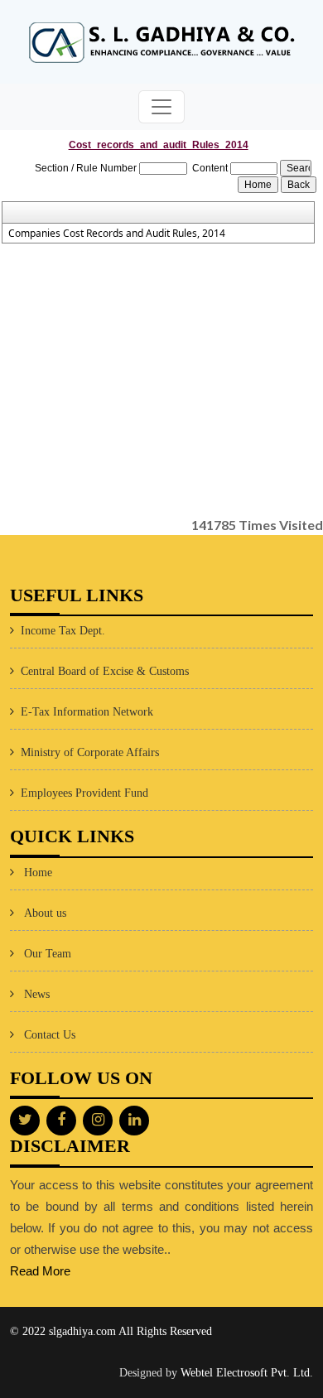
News (37, 994)
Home (38, 872)
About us (45, 913)
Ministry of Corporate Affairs (90, 752)
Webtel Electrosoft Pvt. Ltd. (247, 1373)
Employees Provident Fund (84, 793)
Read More (40, 1271)
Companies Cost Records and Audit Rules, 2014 (116, 233)
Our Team (47, 953)
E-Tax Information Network (87, 712)
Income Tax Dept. (63, 630)
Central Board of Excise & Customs (105, 671)
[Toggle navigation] (161, 106)
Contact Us (49, 1035)
